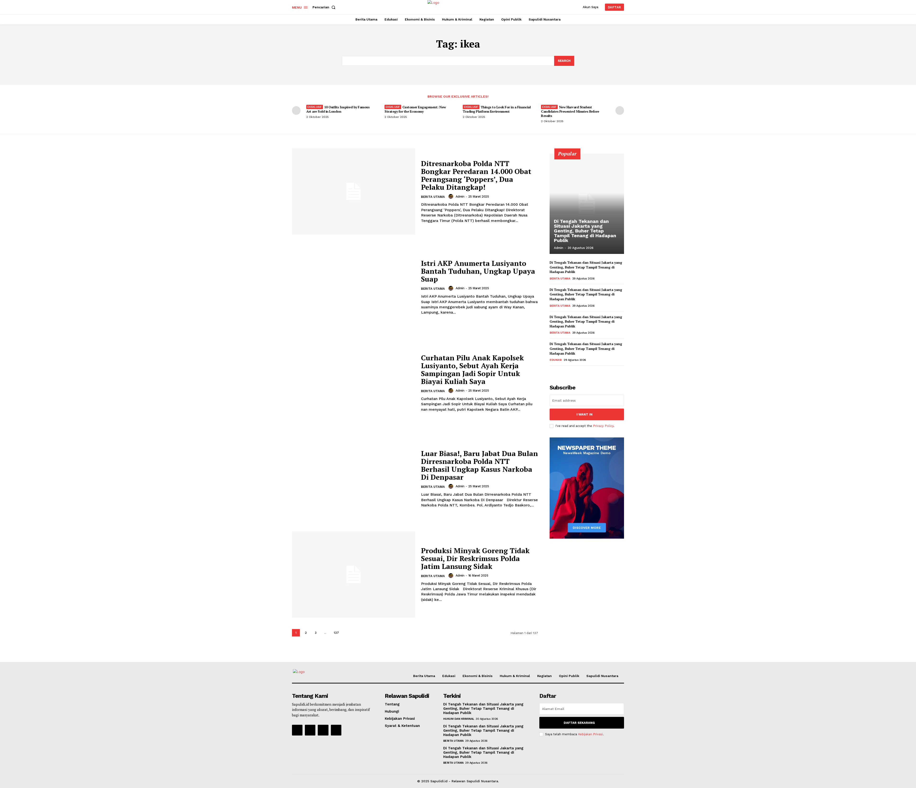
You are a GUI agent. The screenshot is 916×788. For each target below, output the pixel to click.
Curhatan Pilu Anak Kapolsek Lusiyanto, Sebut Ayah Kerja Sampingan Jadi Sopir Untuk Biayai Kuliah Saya (472, 369)
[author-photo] (451, 196)
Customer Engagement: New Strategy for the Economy (415, 109)
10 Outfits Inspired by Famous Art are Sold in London (338, 109)
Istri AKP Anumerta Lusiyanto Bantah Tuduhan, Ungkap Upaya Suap (478, 271)
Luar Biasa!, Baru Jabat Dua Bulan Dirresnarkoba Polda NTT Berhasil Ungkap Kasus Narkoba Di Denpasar (479, 465)
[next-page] (619, 110)
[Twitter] (323, 730)
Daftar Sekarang (579, 723)
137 (336, 633)
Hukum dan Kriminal (458, 718)
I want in (585, 414)
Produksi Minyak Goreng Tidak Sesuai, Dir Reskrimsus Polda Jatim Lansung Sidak (475, 558)
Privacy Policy (603, 426)
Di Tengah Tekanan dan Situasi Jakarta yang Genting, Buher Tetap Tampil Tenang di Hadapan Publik (585, 230)
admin (460, 196)
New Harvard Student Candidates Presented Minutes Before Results (570, 111)
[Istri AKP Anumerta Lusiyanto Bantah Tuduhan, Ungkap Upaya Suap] (353, 287)
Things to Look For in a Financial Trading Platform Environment (497, 109)
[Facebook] (297, 730)
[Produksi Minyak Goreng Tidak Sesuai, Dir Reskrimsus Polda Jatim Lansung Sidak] (353, 574)
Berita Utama (433, 197)
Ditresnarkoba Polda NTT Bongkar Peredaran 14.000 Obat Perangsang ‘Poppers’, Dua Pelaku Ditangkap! (476, 175)
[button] (324, 7)
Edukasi (556, 360)
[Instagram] (310, 730)
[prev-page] (296, 110)
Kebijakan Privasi (590, 734)
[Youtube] (336, 730)
